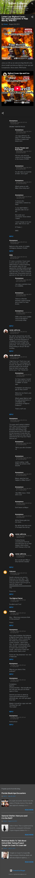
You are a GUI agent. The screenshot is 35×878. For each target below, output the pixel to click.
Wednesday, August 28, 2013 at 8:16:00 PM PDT (23, 280)
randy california (14, 330)
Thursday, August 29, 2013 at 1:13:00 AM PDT (18, 600)
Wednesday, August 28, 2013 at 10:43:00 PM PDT (23, 458)
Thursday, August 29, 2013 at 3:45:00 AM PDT (23, 516)
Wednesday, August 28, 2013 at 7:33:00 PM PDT (18, 123)
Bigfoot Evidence (17, 3)
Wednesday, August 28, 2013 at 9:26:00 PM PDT (23, 168)
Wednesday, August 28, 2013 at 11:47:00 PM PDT (18, 573)
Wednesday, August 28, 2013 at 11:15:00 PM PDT (23, 489)
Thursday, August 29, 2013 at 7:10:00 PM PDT (23, 556)
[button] (32, 17)
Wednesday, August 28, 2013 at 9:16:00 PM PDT (18, 357)
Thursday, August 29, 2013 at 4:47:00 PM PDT (18, 718)
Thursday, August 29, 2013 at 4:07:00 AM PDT (18, 631)
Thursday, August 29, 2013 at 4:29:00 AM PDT (18, 680)
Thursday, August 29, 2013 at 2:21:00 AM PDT (18, 613)
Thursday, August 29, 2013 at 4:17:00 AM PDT (18, 665)
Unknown (12, 571)
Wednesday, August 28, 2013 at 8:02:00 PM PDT (18, 257)
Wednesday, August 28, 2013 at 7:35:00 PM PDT (18, 242)
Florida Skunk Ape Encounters (14, 793)
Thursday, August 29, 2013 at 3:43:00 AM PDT (23, 375)
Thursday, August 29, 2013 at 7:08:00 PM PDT (23, 536)
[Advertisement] (17, 769)
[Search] (32, 4)
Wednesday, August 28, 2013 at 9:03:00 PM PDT (18, 332)
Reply (11, 236)
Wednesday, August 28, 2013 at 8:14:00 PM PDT (23, 132)
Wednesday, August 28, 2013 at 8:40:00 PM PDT (23, 295)
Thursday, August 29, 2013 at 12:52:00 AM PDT (23, 313)
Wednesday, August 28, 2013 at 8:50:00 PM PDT (23, 152)
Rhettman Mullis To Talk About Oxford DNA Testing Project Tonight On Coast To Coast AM (14, 843)
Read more (29, 810)
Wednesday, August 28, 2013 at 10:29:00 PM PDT (23, 443)
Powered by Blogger (18, 870)
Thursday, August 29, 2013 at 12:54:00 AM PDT (23, 503)
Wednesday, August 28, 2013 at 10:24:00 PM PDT (18, 420)
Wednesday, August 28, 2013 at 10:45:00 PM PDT (23, 182)
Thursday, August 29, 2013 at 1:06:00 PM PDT (23, 197)
